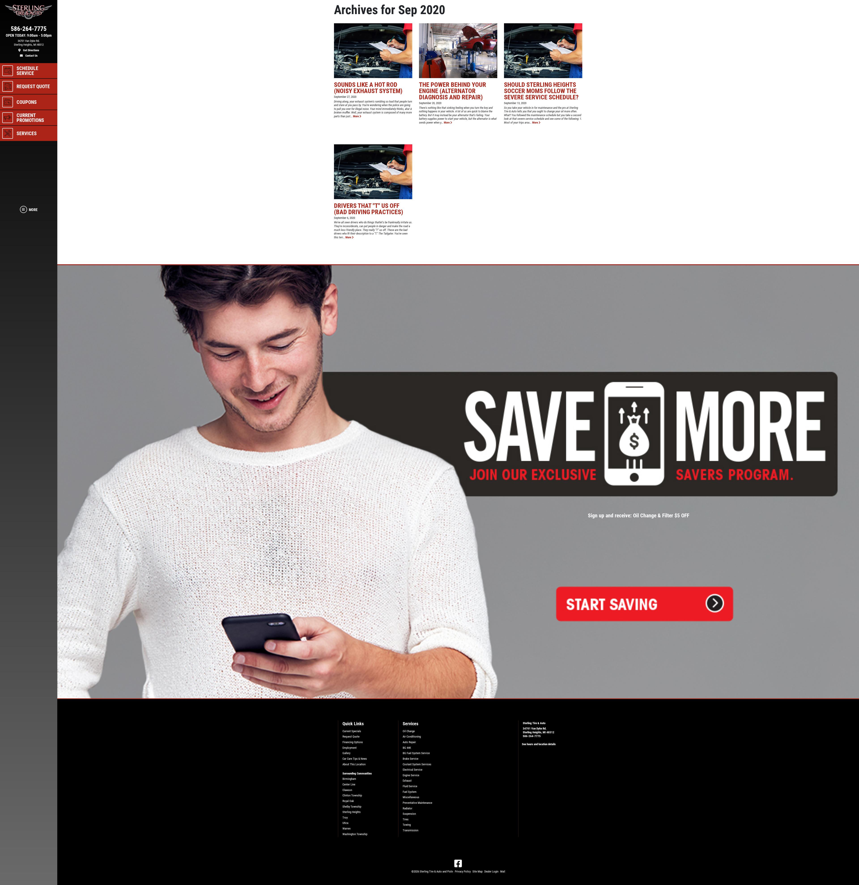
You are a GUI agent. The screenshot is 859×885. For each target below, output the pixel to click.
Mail (502, 871)
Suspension (409, 813)
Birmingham (349, 779)
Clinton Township (352, 795)
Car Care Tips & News (354, 758)
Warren (346, 828)
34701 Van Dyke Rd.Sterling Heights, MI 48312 (538, 730)
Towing (407, 824)
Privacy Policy (463, 871)
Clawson (347, 790)
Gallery (346, 753)
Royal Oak (348, 801)
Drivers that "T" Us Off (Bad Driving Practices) (368, 209)
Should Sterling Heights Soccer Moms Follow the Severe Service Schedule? (541, 91)
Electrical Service (412, 769)
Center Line (348, 784)
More (356, 116)
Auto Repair (409, 742)
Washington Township (354, 834)
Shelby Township (351, 806)
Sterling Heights (351, 812)
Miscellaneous (411, 797)
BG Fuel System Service (416, 753)
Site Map (477, 871)
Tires (405, 819)
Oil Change (409, 731)
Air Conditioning (412, 736)
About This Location (354, 764)
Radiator (407, 808)
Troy (345, 817)
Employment (349, 747)
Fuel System (410, 791)
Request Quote (350, 736)
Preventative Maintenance (417, 802)
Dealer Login (491, 871)
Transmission (410, 830)
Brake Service (410, 758)
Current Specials (351, 731)
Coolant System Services (417, 764)
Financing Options (352, 742)
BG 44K (407, 747)
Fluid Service (410, 786)
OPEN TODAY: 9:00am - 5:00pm (29, 35)
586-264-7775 (532, 736)
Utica (345, 823)
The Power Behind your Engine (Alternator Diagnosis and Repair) (452, 91)
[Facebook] (458, 863)
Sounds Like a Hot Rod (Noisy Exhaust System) (368, 88)
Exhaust (407, 780)
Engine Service (411, 775)
